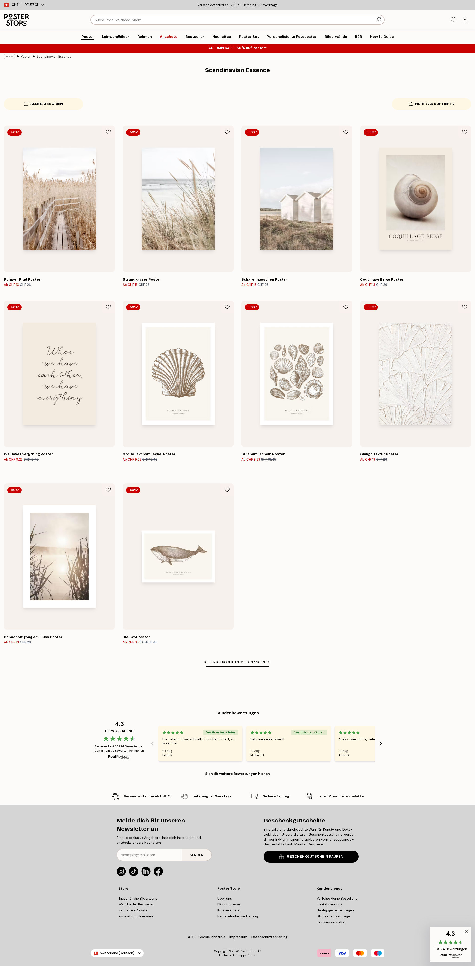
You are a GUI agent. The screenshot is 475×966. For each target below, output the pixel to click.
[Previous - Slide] (152, 743)
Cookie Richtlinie (211, 937)
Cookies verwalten (332, 922)
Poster (26, 56)
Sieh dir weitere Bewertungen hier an (237, 773)
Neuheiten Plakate (133, 910)
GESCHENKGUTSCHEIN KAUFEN (315, 856)
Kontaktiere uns (329, 904)
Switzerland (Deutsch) (117, 953)
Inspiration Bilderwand (136, 916)
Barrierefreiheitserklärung (237, 916)
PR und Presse (228, 904)
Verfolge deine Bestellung (337, 898)
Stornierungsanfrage (333, 916)
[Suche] (380, 20)
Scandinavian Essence (54, 56)
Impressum (238, 937)
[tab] (453, 20)
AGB (191, 937)
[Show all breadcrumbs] (9, 56)
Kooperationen (229, 910)
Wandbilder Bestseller (136, 904)
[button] (450, 944)
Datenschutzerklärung (269, 937)
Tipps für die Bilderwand (138, 898)
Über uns (224, 898)
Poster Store (248, 951)
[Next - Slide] (381, 743)
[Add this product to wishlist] (108, 132)
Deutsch (32, 5)
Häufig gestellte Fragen (335, 910)
